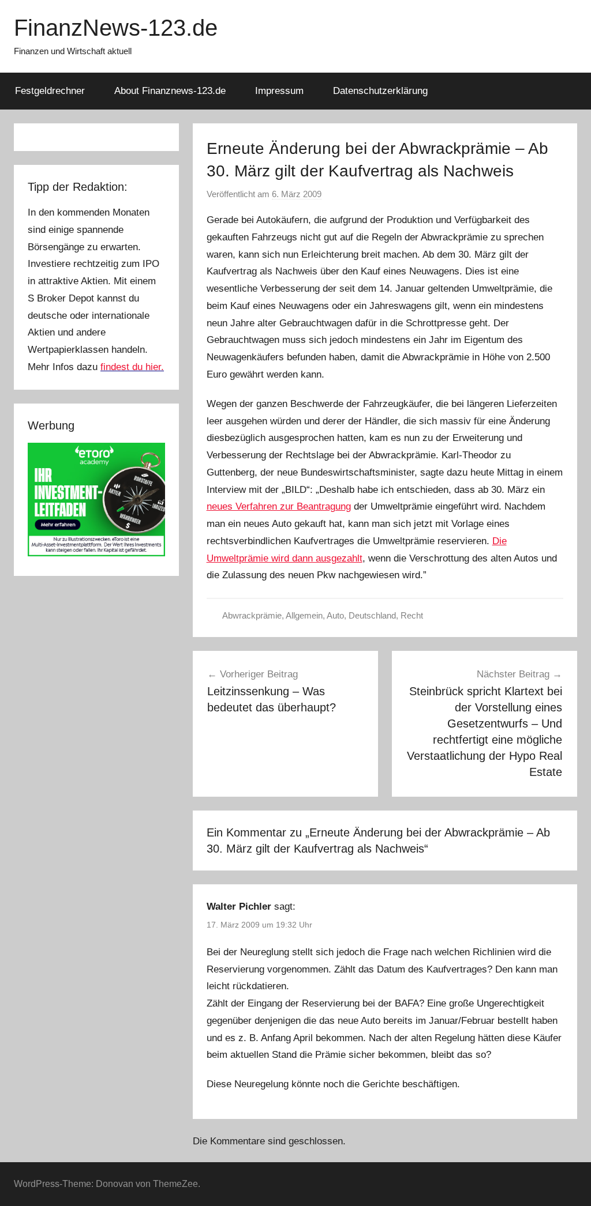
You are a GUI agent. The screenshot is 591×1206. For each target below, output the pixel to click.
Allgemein (304, 615)
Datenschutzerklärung (380, 90)
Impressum (279, 90)
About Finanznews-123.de (170, 90)
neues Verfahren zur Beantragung (279, 506)
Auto (335, 615)
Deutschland (372, 615)
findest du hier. (132, 366)
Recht (412, 615)
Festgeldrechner (50, 90)
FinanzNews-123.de (116, 27)
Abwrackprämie (252, 615)
